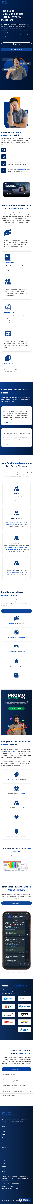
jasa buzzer (9, 437)
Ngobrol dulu (15, 611)
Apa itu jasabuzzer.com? (9, 1074)
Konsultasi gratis (15, 49)
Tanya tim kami (15, 1069)
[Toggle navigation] (29, 2)
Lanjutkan (6, 444)
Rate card (17, 44)
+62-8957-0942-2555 (8, 1188)
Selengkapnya (7, 422)
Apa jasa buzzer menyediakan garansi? (13, 1091)
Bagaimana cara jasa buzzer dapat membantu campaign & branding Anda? (15, 1080)
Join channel (15, 903)
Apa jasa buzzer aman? (8, 1095)
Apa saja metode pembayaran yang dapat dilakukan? (14, 1086)
